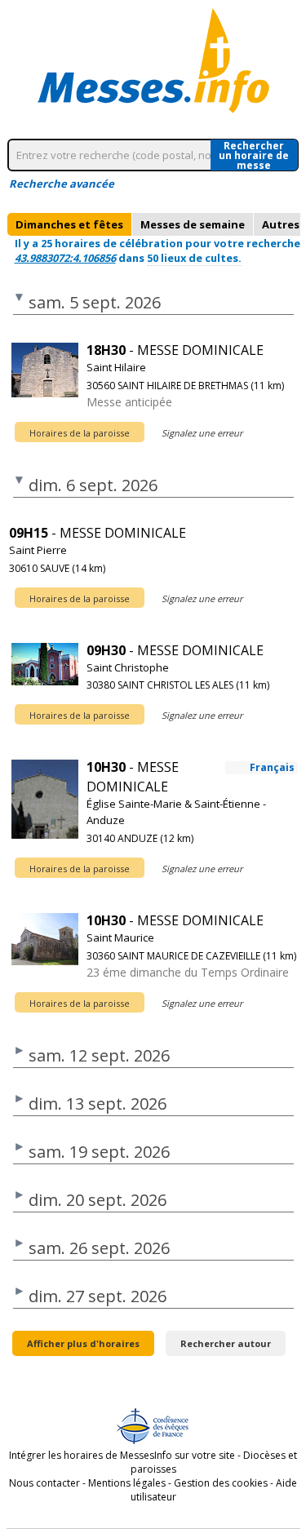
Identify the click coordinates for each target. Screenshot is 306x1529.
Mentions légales (127, 1483)
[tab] (69, 224)
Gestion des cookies (221, 1483)
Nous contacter (44, 1483)
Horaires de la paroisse (79, 433)
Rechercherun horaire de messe (254, 155)
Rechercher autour (225, 1343)
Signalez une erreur (202, 433)
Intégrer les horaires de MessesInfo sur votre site (122, 1455)
